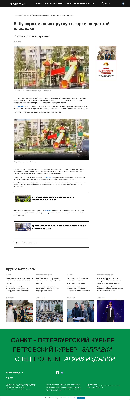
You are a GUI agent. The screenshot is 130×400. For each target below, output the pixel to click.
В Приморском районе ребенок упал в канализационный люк (53, 198)
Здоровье (61, 4)
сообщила (20, 106)
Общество (48, 4)
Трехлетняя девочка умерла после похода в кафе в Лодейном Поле (59, 227)
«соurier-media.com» (30, 384)
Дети (17, 243)
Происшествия (29, 243)
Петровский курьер (45, 350)
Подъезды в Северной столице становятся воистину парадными (77, 281)
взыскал (48, 211)
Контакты (90, 4)
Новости (40, 4)
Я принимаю (81, 398)
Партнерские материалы (75, 4)
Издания (9, 378)
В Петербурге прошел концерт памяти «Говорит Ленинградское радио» (109, 281)
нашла (48, 177)
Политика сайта (72, 398)
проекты (37, 359)
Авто (55, 4)
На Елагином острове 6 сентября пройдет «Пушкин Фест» (49, 281)
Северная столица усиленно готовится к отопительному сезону (19, 281)
